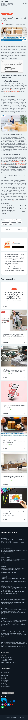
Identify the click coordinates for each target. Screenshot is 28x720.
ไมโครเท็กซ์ (3, 614)
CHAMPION (17, 602)
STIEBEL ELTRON (11, 591)
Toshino (3, 591)
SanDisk (9, 581)
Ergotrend (9, 572)
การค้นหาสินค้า (4, 675)
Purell (9, 646)
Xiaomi (2, 623)
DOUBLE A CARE (20, 646)
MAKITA (2, 593)
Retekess (15, 634)
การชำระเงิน (3, 678)
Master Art (10, 634)
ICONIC (6, 571)
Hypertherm (14, 593)
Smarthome (7, 624)
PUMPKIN (20, 591)
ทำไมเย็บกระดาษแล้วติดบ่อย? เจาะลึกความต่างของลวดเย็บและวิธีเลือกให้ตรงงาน (14, 370)
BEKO (20, 624)
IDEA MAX (7, 542)
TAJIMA (23, 591)
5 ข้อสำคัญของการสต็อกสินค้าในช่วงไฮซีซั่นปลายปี (12, 64)
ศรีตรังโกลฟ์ (3, 612)
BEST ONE (19, 634)
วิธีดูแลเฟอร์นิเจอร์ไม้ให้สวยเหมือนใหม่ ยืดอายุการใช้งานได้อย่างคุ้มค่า (13, 477)
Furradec (3, 571)
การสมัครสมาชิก (4, 674)
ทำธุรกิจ (7, 219)
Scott (2, 602)
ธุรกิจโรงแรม (13, 222)
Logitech (3, 581)
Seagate (19, 581)
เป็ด (4, 603)
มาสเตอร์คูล (7, 623)
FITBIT (8, 636)
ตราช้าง (2, 553)
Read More (5, 307)
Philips (6, 591)
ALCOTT (18, 542)
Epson (11, 562)
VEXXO (10, 593)
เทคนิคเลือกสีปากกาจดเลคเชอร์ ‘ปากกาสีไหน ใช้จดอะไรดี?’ (13, 512)
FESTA (7, 603)
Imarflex (23, 624)
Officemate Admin (10, 24)
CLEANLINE (15, 581)
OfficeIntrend (4, 572)
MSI (11, 581)
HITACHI (12, 624)
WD (6, 581)
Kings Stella (6, 602)
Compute (17, 562)
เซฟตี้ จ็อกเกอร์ (23, 612)
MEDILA (10, 571)
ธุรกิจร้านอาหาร (5, 222)
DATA (16, 591)
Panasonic (23, 581)
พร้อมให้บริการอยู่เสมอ (8, 65)
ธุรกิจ (12, 219)
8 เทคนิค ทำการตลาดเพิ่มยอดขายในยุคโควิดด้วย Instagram (14, 406)
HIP (15, 646)
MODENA (14, 572)
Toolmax (22, 571)
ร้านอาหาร (4, 224)
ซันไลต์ (10, 602)
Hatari (14, 623)
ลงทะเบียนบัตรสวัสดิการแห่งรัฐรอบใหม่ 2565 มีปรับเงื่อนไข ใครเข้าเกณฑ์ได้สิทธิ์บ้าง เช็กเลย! (14, 295)
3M (11, 612)
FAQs (2, 671)
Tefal (17, 624)
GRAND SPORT (4, 634)
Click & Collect (4, 683)
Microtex (8, 612)
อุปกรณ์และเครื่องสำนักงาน (6, 548)
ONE (11, 542)
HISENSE (3, 624)
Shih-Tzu (22, 542)
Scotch (8, 553)
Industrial (10, 13)
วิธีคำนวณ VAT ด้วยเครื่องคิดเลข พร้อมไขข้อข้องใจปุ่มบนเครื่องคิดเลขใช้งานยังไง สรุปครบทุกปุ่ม (14, 270)
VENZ (24, 623)
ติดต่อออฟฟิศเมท (4, 688)
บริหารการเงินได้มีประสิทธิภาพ (10, 68)
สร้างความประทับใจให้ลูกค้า (9, 69)
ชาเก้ (17, 612)
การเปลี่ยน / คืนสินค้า (5, 685)
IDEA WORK (14, 542)
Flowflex (13, 646)
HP (5, 562)
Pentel (12, 553)
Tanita (4, 648)
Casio (6, 553)
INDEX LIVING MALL (16, 571)
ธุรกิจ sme (17, 219)
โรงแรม (10, 224)
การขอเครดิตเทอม (5, 672)
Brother (3, 562)
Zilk (21, 602)
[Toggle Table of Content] (19, 62)
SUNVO (10, 603)
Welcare (6, 646)
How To (4, 13)
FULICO (2, 646)
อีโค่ (19, 612)
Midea (2, 625)
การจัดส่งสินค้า (4, 681)
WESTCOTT (16, 553)
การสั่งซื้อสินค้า (4, 677)
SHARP (11, 623)
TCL (15, 624)
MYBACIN (8, 648)
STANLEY (7, 593)
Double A (3, 542)
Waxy (22, 634)
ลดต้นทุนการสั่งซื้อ (8, 67)
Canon (7, 562)
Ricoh (14, 562)
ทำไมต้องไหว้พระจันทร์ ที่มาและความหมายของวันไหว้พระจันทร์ (14, 441)
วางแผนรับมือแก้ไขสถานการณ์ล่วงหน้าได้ (11, 71)
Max (20, 553)
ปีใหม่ (19, 222)
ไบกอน (13, 602)
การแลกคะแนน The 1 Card (6, 680)
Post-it (2, 544)
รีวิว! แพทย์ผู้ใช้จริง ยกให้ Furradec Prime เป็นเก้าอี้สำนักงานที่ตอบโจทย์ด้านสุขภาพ (13, 335)
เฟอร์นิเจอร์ (3, 566)
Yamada (14, 612)
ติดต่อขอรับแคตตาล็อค (5, 686)
